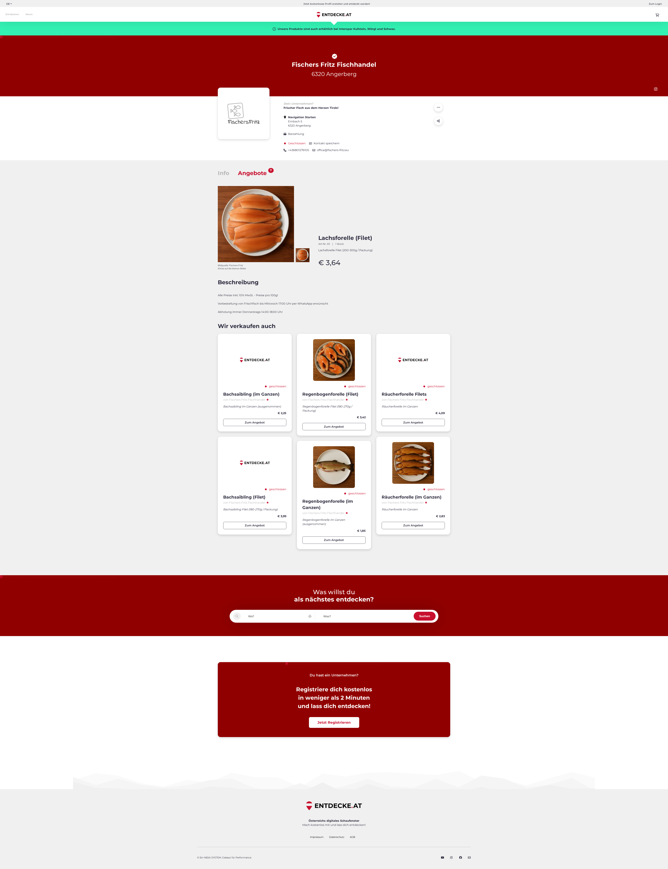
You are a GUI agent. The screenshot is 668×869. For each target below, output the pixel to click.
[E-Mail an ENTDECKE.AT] (469, 857)
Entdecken (12, 14)
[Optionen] (438, 107)
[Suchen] (237, 616)
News (29, 14)
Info (223, 173)
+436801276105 (298, 150)
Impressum (317, 837)
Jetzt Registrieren (334, 722)
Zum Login (655, 3)
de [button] (8, 3)
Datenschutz (336, 837)
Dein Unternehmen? (298, 103)
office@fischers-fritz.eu (333, 150)
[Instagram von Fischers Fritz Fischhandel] (656, 89)
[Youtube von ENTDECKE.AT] (442, 857)
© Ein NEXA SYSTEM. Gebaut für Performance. (224, 857)
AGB (352, 837)
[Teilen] (438, 121)
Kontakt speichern (327, 143)
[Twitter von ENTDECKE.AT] (451, 857)
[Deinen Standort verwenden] (310, 616)
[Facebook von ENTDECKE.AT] (460, 857)
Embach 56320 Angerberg (302, 121)
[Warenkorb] (657, 15)
